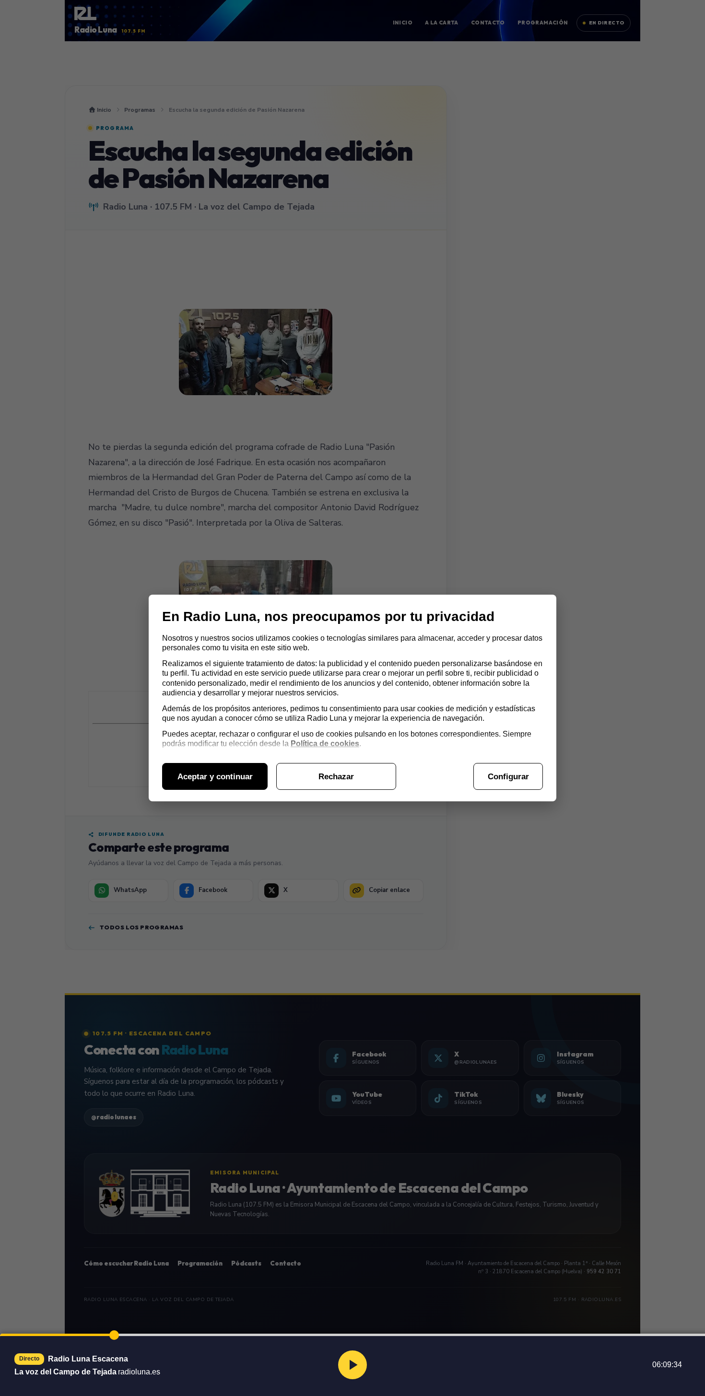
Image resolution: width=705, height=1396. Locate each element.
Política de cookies (325, 743)
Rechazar (336, 776)
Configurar (508, 776)
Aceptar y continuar (215, 776)
